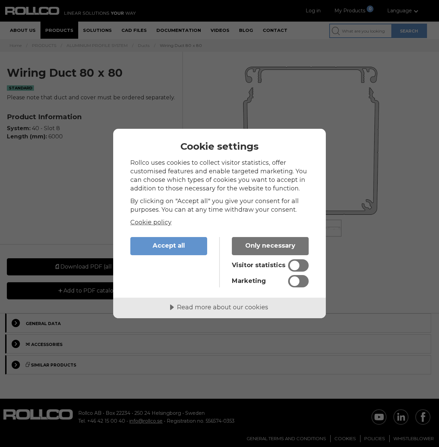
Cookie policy (150, 222)
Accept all (169, 245)
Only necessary (270, 245)
